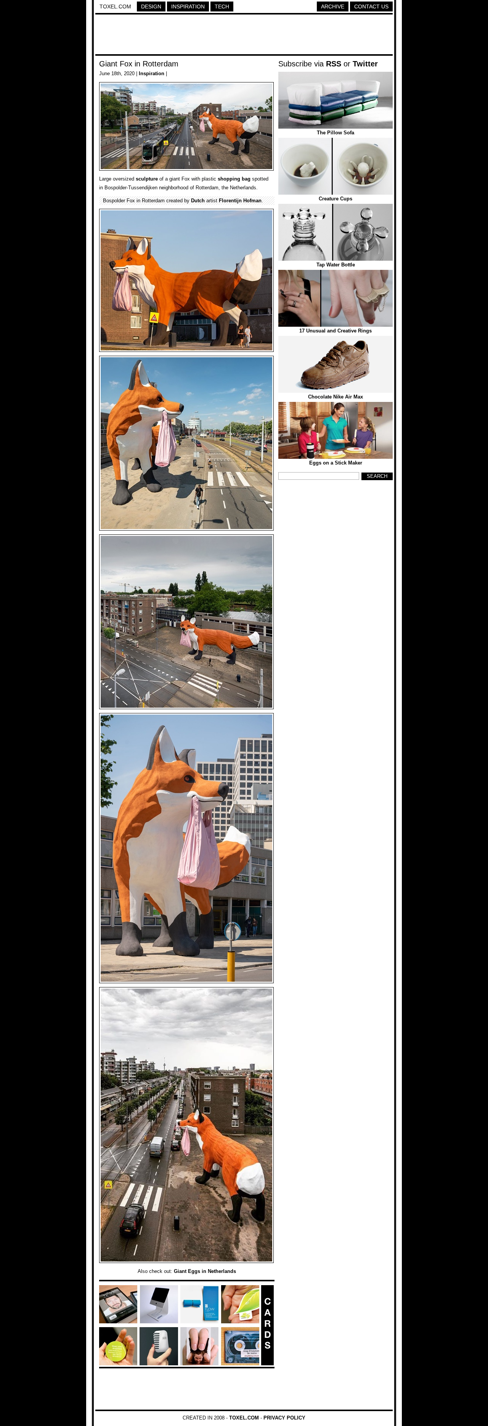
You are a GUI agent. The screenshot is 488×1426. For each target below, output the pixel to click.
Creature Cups (335, 199)
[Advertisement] (244, 35)
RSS (333, 64)
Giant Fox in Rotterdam (138, 64)
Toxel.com (115, 6)
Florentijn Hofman (240, 200)
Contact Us (371, 6)
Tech (222, 6)
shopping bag (234, 179)
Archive (332, 6)
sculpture (147, 179)
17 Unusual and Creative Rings (335, 331)
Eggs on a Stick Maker (335, 463)
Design (151, 6)
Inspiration (188, 6)
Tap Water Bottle (335, 265)
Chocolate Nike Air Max (335, 397)
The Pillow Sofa (335, 133)
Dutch (198, 200)
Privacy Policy (284, 1418)
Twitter (365, 64)
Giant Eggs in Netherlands (205, 1271)
